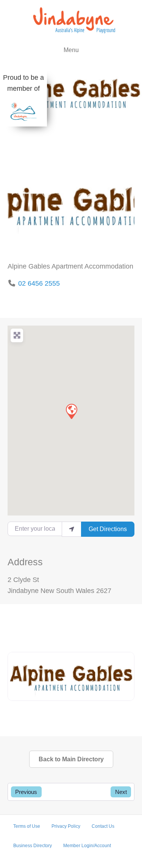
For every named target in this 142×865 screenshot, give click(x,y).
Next (121, 792)
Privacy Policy (65, 826)
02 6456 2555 (39, 283)
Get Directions (108, 529)
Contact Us (103, 826)
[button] (71, 411)
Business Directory (32, 845)
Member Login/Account (87, 845)
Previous (26, 792)
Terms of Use (26, 826)
